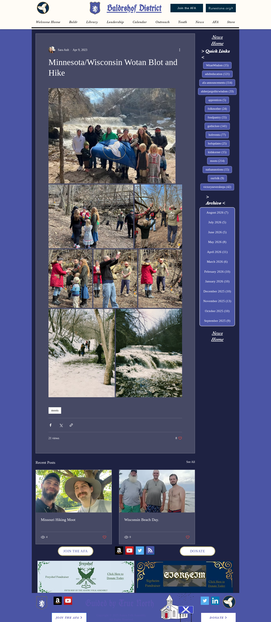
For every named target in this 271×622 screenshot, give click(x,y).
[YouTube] (129, 550)
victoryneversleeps (218, 187)
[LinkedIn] (215, 601)
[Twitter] (140, 550)
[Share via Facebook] (50, 425)
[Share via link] (71, 425)
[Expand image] (112, 135)
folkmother (219, 108)
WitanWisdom (219, 65)
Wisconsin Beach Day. (141, 520)
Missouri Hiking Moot (58, 520)
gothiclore (218, 126)
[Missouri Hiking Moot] (74, 491)
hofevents (219, 134)
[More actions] (179, 49)
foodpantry (219, 117)
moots (54, 410)
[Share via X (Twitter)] (61, 425)
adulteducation (219, 74)
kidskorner (219, 152)
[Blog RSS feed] (150, 550)
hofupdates (219, 143)
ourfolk (219, 178)
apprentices (218, 100)
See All (190, 462)
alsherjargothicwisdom (219, 91)
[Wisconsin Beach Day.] (157, 491)
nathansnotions (219, 169)
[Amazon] (119, 550)
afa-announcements (218, 82)
